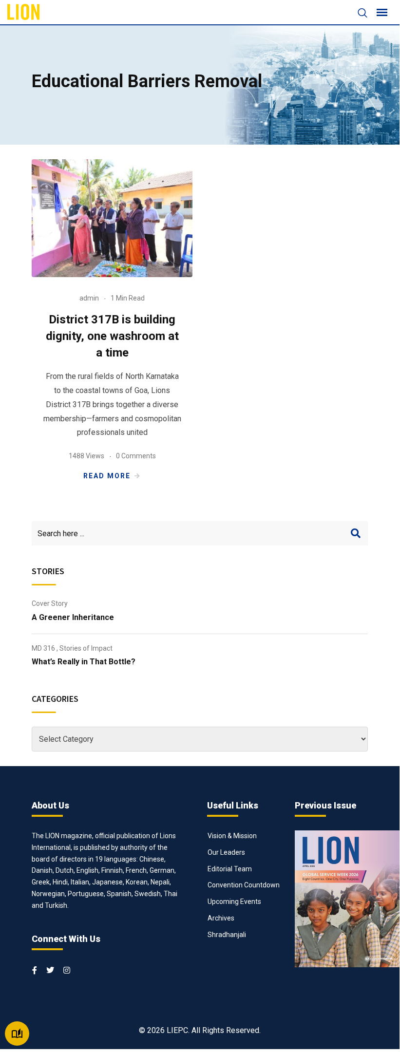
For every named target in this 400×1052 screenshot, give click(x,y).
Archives (221, 918)
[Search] (357, 14)
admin (89, 298)
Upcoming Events (234, 901)
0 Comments (136, 456)
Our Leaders (226, 852)
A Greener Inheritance (73, 617)
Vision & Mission (232, 836)
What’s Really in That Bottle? (83, 661)
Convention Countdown (244, 885)
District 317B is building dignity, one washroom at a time (112, 336)
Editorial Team (230, 869)
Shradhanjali (227, 935)
